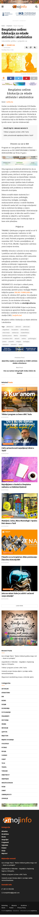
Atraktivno (6, 693)
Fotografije (6, 712)
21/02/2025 (5, 599)
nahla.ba (9, 102)
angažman (6, 329)
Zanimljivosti (6, 794)
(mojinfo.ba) (17, 315)
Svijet (4, 759)
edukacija (15, 332)
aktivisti (18, 326)
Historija (5, 720)
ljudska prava (7, 335)
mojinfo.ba (11, 45)
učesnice (6, 344)
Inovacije (5, 728)
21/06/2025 (5, 526)
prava (4, 341)
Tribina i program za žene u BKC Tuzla (16, 132)
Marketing (5, 905)
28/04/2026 (5, 453)
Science (4, 755)
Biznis (4, 700)
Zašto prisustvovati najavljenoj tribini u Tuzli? (18, 135)
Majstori (5, 736)
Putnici (4, 747)
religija (18, 341)
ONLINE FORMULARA (22, 292)
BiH (3, 696)
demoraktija (24, 329)
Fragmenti (5, 716)
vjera (20, 344)
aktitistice (10, 326)
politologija (32, 338)
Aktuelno (5, 689)
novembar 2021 (7, 338)
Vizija (3, 787)
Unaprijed (9, 26)
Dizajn (4, 704)
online (24, 338)
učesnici (13, 344)
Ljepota (4, 732)
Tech (3, 763)
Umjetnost (6, 775)
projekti (11, 341)
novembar (23, 335)
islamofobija (25, 332)
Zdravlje (5, 798)
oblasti (17, 338)
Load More (19, 605)
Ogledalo (5, 744)
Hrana (4, 724)
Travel (4, 767)
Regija (4, 751)
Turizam (4, 771)
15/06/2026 (5, 417)
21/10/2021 (7, 47)
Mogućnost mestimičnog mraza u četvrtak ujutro (18, 677)
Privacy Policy (21, 907)
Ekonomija (5, 708)
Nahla (16, 335)
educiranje (6, 332)
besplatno (15, 329)
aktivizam (26, 326)
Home (3, 26)
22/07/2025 (5, 490)
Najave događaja (18, 26)
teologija (26, 341)
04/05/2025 (5, 562)
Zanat (4, 790)
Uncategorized (7, 783)
